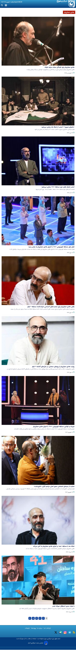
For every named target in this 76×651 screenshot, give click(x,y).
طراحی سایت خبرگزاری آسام (35, 643)
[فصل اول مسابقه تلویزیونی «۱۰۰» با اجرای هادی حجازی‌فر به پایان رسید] (38, 220)
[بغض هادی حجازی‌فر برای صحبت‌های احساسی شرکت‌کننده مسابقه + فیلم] (38, 280)
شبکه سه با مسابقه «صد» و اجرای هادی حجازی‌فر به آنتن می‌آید (53, 546)
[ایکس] (56, 632)
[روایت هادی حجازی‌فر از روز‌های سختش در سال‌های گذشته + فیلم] (38, 340)
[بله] (60, 632)
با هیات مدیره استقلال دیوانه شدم (63, 606)
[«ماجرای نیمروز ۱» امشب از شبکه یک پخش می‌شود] (38, 101)
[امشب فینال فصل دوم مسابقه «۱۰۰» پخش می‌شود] (38, 160)
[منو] (6, 5)
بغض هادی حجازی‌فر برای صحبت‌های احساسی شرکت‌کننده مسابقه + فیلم (50, 306)
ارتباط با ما (47, 628)
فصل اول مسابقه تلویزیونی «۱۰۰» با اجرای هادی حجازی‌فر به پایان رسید (51, 247)
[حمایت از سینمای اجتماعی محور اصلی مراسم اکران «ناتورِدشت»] (38, 460)
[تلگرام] (69, 632)
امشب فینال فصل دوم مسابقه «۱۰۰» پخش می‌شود (58, 187)
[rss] (74, 632)
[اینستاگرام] (65, 632)
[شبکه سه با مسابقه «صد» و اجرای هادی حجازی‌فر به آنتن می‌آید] (38, 520)
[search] (2, 5)
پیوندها (33, 628)
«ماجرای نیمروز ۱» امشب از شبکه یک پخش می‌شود (57, 127)
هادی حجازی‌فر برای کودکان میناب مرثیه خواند (59, 67)
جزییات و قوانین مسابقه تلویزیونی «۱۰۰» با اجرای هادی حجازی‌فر (53, 426)
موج (45, 639)
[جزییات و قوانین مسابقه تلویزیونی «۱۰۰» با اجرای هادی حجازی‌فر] (38, 400)
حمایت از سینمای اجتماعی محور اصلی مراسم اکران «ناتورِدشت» (54, 486)
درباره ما (40, 628)
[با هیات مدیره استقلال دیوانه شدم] (38, 580)
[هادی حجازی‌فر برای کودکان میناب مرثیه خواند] (38, 41)
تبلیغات (27, 628)
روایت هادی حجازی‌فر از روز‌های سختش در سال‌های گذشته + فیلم (53, 366)
